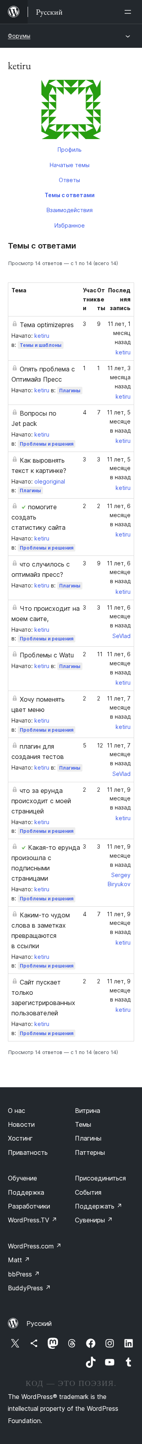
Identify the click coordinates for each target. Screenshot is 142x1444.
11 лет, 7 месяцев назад (119, 707)
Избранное (69, 225)
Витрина (87, 1111)
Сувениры (94, 1220)
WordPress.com (35, 1246)
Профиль (70, 149)
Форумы (19, 35)
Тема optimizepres (47, 325)
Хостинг (20, 1138)
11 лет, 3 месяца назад (119, 377)
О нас (16, 1111)
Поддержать (98, 1206)
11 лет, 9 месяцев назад (119, 798)
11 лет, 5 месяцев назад (119, 421)
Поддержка (26, 1192)
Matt (19, 1260)
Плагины (69, 390)
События (88, 1192)
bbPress (24, 1274)
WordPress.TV (32, 1220)
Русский (39, 1323)
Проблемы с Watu (47, 655)
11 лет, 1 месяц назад (119, 332)
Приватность (28, 1152)
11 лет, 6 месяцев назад (119, 515)
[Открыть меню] (129, 12)
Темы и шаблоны (41, 345)
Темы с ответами (70, 195)
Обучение (22, 1178)
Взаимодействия (70, 210)
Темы (83, 1124)
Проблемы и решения (46, 444)
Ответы (69, 180)
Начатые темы (70, 165)
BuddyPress (29, 1288)
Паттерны (90, 1152)
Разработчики (29, 1206)
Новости (21, 1124)
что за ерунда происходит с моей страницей (41, 801)
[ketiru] (71, 111)
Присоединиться (100, 1178)
